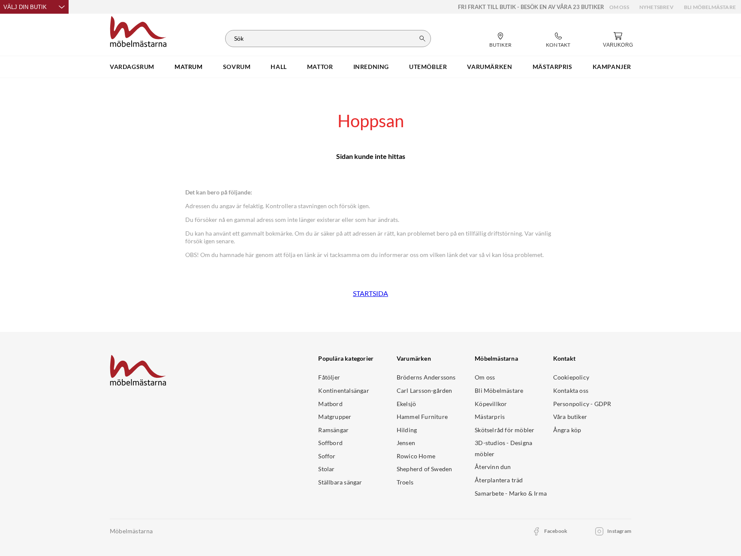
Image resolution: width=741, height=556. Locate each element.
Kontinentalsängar (343, 390)
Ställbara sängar (340, 482)
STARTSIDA (370, 293)
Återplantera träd (499, 480)
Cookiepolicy (571, 377)
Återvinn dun (493, 466)
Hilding (407, 429)
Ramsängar (333, 429)
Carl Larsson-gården (424, 390)
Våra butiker (570, 416)
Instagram (619, 531)
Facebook (556, 531)
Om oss (619, 7)
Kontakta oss (570, 390)
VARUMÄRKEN (489, 66)
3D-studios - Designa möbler (503, 448)
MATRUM (189, 66)
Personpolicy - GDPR (582, 403)
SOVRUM (237, 66)
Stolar (326, 468)
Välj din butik (25, 7)
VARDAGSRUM (132, 66)
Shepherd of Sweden (424, 468)
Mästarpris (490, 416)
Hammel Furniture (422, 416)
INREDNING (371, 66)
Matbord (330, 403)
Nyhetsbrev (656, 7)
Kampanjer (612, 66)
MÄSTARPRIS (552, 66)
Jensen (406, 442)
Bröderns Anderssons (426, 377)
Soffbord (330, 442)
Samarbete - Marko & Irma (511, 493)
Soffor (326, 456)
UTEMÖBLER (428, 66)
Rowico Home (416, 456)
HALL (278, 66)
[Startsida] (138, 30)
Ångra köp (567, 429)
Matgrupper (334, 416)
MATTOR (320, 66)
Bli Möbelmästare (710, 7)
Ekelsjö (406, 403)
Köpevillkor (491, 403)
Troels (405, 482)
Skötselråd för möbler (504, 429)
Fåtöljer (329, 377)
